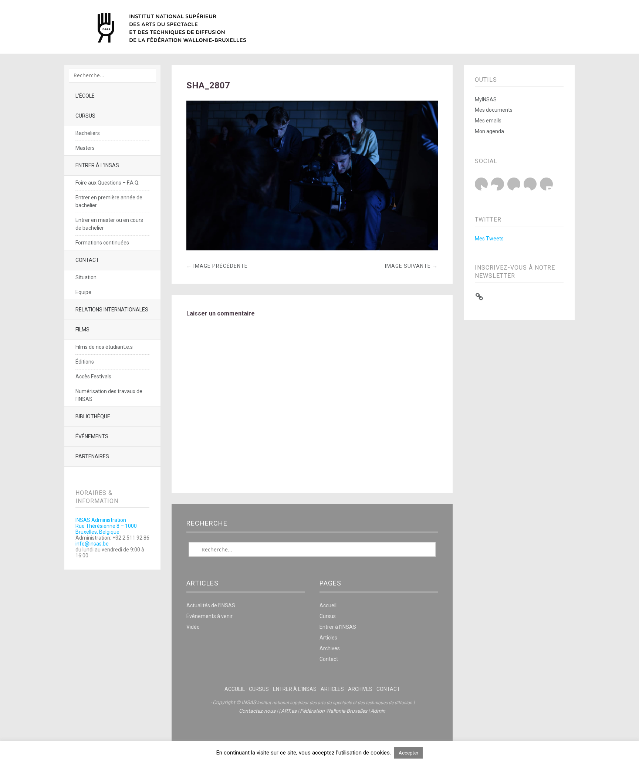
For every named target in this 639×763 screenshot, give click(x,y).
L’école (85, 96)
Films (82, 329)
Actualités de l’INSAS (210, 605)
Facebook (497, 184)
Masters (85, 148)
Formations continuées (102, 243)
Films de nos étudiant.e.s (104, 347)
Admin (378, 711)
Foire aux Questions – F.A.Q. (107, 183)
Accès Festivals (93, 376)
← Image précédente (217, 266)
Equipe (83, 292)
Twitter (481, 184)
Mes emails (488, 121)
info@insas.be (92, 544)
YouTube (513, 184)
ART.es (289, 711)
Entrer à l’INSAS (97, 165)
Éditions (84, 362)
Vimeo (530, 184)
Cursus (85, 116)
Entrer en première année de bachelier (108, 201)
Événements (91, 436)
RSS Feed (546, 184)
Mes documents (494, 110)
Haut (312, 733)
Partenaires (92, 456)
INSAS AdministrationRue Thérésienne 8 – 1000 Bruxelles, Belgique (106, 526)
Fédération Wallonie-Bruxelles (333, 711)
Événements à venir (209, 616)
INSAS (172, 28)
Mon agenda (489, 131)
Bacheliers (87, 133)
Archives (330, 648)
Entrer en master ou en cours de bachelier (109, 224)
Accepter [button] (408, 753)
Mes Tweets (489, 239)
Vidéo (193, 627)
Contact (87, 260)
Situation (86, 277)
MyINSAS (486, 99)
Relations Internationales (111, 310)
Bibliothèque (92, 416)
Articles (328, 638)
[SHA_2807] (312, 248)
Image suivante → (411, 266)
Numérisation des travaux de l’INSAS (108, 395)
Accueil (328, 605)
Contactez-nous (257, 711)
